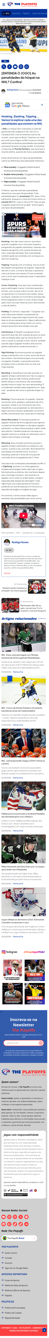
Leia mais (7, 573)
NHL (7, 13)
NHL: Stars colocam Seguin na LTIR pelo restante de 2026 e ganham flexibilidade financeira (20, 658)
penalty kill (27, 532)
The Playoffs (9, 1246)
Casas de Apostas (40, 13)
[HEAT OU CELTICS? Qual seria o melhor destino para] (12, 993)
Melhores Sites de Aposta (16, 1285)
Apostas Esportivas (14, 1274)
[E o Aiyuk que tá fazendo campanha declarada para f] (12, 970)
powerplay (39, 532)
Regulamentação (12, 1318)
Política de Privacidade (15, 1307)
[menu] (3, 4)
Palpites (26, 13)
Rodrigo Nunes (13, 90)
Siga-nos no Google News (16, 1268)
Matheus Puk (18, 672)
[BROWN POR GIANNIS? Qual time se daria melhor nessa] (35, 970)
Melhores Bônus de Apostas (17, 1290)
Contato (8, 1258)
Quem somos (11, 1253)
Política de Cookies (13, 1313)
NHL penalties (7, 532)
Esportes (16, 13)
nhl (5, 61)
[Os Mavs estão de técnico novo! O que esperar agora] (35, 993)
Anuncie (8, 1263)
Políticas (7, 1301)
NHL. (18, 532)
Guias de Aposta (12, 1280)
